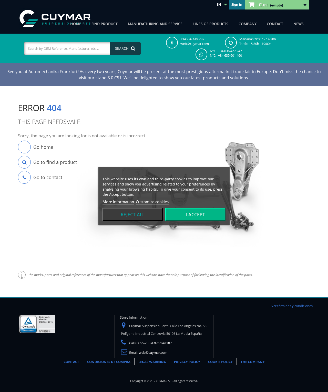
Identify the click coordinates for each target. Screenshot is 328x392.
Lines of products (210, 23)
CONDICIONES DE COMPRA (108, 361)
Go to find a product (55, 162)
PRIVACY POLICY (187, 361)
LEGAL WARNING (152, 361)
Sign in (236, 4)
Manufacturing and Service (155, 23)
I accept (195, 214)
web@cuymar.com (153, 352)
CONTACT (71, 361)
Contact (275, 23)
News (298, 23)
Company (248, 23)
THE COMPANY (253, 361)
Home (75, 23)
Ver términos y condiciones (292, 305)
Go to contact (47, 177)
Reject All (133, 214)
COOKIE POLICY (220, 361)
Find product (104, 23)
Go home (43, 147)
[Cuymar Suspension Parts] (55, 18)
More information (118, 201)
